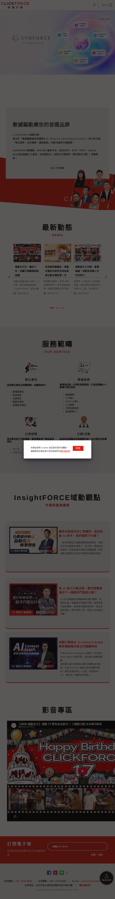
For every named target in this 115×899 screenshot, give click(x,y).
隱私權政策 (65, 451)
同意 (78, 448)
